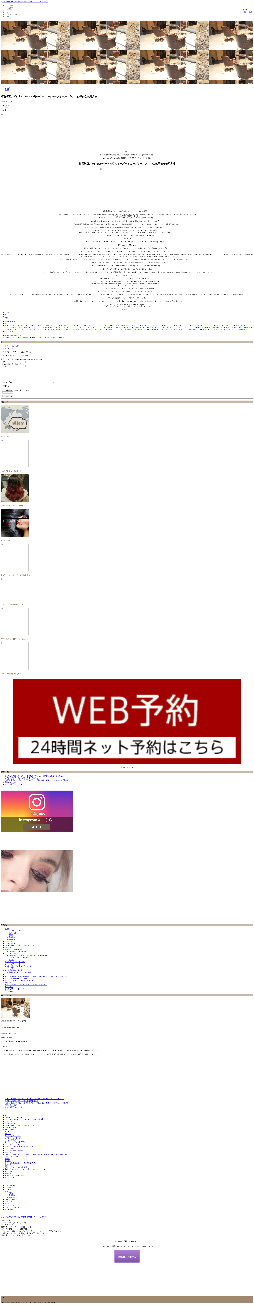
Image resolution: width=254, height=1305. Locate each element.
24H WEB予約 (12, 14)
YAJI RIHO (13, 933)
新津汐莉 (8, 983)
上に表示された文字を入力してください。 (17, 390)
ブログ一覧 (9, 1201)
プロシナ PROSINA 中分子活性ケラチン (19, 966)
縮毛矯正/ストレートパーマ (14, 989)
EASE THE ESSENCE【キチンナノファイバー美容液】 (28, 955)
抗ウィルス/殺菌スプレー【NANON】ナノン (21, 980)
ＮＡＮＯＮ (9, 941)
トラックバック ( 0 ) (12, 346)
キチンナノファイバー (21, 958)
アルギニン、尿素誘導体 (82, 325)
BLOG (9, 12)
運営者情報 (9, 1209)
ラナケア (8, 974)
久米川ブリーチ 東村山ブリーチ (16, 978)
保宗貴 (11, 935)
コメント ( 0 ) (9, 348)
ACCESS (10, 18)
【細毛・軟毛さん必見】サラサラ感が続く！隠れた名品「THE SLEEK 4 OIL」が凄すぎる (36, 780)
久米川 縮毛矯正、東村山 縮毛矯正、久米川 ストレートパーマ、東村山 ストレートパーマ (36, 976)
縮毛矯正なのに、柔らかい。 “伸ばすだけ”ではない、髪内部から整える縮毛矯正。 (34, 776)
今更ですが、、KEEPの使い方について (14, 639)
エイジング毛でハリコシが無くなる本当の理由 (21, 778)
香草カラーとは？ (11, 782)
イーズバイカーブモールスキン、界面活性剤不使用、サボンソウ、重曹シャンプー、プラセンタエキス (128, 325)
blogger (12, 321)
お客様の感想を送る (12, 1199)
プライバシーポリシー (13, 1207)
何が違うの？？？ (7, 540)
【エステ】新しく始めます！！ (12, 471)
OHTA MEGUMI (11, 943)
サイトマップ (9, 1205)
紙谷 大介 (12, 1197)
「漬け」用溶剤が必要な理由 (11, 674)
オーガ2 (11, 960)
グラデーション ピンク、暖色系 (12, 506)
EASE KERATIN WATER (17, 951)
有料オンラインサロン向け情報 (20, 972)
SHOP (9, 16)
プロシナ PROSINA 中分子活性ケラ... (14, 604)
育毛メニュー (9, 991)
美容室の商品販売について (14, 335)
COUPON (10, 7)
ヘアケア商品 (9, 968)
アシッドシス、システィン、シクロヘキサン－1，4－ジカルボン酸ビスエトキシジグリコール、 (39, 325)
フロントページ (10, 1185)
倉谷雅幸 (12, 937)
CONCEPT (10, 5)
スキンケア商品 (10, 953)
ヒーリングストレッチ (13, 964)
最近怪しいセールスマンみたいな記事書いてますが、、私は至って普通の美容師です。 (36, 338)
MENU (9, 9)
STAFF (9, 11)
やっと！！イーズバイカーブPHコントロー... (17, 575)
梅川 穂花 (9, 987)
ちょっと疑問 (5, 436)
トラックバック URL (8, 359)
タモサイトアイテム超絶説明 (15, 962)
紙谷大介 (12, 939)
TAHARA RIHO (15, 931)
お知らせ (8, 947)
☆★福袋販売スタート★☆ (14, 784)
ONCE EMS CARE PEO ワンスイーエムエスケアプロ (23, 945)
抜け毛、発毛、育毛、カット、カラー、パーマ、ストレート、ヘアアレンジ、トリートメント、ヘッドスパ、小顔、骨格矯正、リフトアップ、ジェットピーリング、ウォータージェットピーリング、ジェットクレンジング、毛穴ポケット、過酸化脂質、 (159, 329)
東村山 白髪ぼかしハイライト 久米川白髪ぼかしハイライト (26, 985)
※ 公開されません (11, 364)
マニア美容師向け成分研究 (14, 970)
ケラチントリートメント (13, 949)
